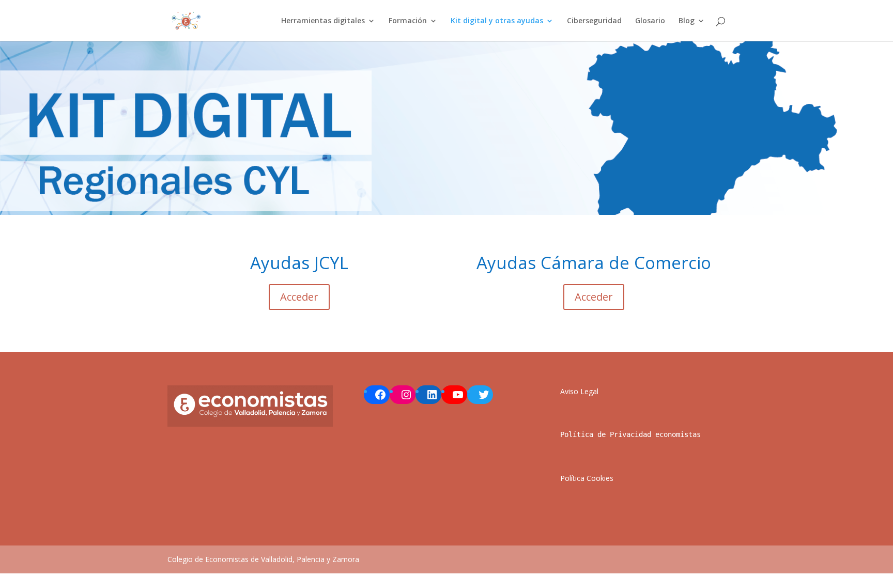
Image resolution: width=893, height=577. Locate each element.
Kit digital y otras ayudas (497, 21)
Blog (687, 21)
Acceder (299, 297)
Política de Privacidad (605, 434)
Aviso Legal (579, 391)
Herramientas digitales (323, 21)
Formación (408, 21)
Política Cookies (586, 478)
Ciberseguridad (594, 21)
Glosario (650, 21)
